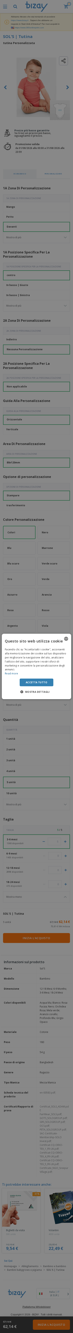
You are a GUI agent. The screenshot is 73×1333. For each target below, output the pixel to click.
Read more (11, 673)
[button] (36, 691)
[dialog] (36, 666)
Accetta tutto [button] (36, 682)
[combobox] (66, 639)
